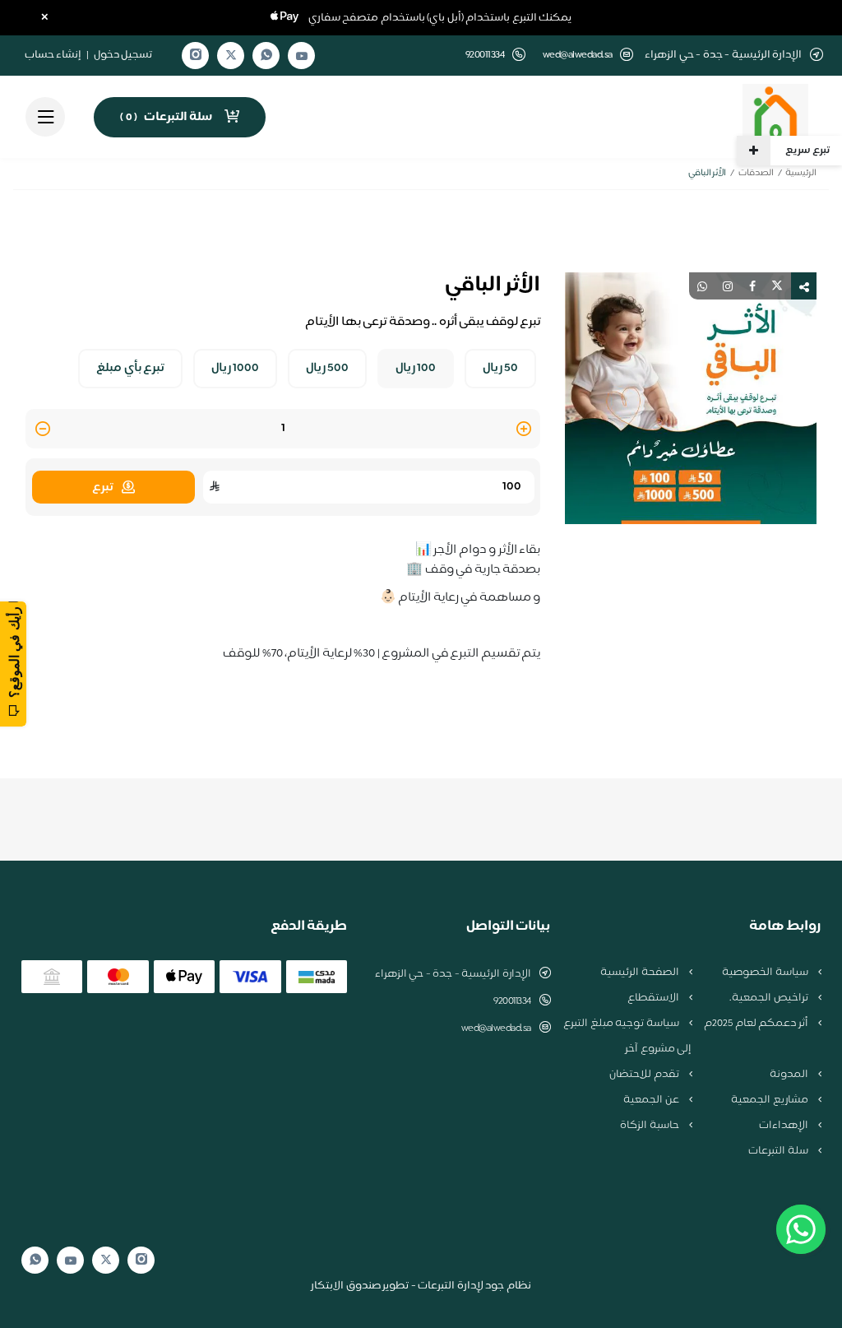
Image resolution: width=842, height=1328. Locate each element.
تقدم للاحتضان (645, 1075)
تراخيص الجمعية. (769, 998)
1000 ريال (235, 368)
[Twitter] (231, 55)
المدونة (790, 1075)
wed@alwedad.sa (578, 55)
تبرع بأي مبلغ (130, 368)
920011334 (512, 1001)
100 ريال (416, 368)
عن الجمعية (652, 1100)
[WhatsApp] (266, 55)
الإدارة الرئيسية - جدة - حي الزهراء (453, 974)
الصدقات (756, 173)
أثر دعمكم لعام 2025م (757, 1024)
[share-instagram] (728, 285)
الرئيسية (801, 173)
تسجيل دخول (123, 55)
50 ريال (501, 368)
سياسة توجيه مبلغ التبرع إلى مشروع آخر (627, 1036)
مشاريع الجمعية (770, 1100)
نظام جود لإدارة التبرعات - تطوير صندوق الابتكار (421, 1286)
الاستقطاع (654, 998)
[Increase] (523, 430)
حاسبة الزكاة (650, 1126)
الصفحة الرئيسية (640, 972)
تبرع (102, 487)
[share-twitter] (777, 285)
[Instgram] (195, 55)
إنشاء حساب (53, 55)
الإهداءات (785, 1126)
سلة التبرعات (779, 1151)
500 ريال (327, 368)
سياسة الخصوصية (766, 972)
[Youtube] (302, 56)
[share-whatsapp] (702, 285)
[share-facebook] (752, 285)
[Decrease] (42, 430)
